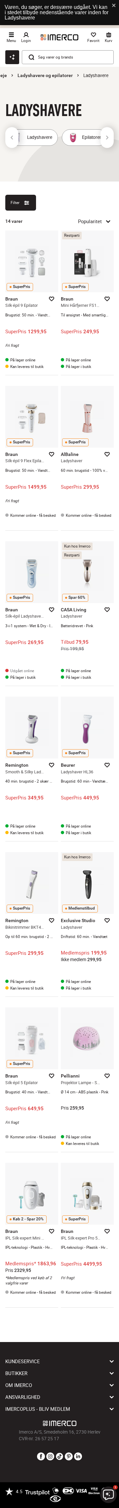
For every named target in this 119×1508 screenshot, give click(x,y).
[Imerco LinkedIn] (78, 1456)
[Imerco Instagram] (50, 1456)
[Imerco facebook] (41, 1456)
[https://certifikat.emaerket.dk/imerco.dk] (55, 1499)
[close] (114, 6)
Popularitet (90, 221)
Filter (15, 202)
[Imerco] (59, 37)
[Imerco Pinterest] (69, 1456)
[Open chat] (12, 57)
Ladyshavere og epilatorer (45, 75)
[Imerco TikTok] (59, 1456)
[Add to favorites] (51, 299)
